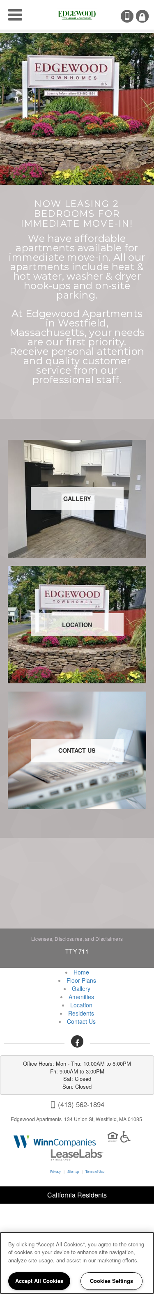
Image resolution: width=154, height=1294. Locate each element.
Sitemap (73, 1171)
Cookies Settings (111, 1281)
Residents (81, 1013)
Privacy (55, 1171)
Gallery (81, 988)
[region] (77, 1263)
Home (81, 972)
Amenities (81, 997)
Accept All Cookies (39, 1281)
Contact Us (81, 1021)
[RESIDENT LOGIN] (142, 16)
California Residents (77, 1195)
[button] (77, 1041)
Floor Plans (81, 980)
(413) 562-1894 (132, 16)
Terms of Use (94, 1171)
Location (81, 1005)
